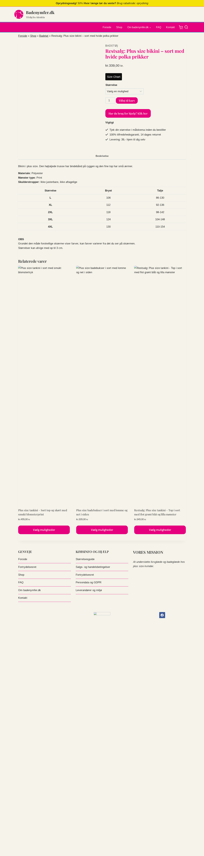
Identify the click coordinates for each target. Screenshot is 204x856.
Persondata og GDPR (88, 582)
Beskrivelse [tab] (102, 156)
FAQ (158, 27)
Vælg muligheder (44, 530)
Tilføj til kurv (127, 100)
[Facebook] (162, 615)
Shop (119, 27)
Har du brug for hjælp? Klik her (128, 113)
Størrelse (111, 85)
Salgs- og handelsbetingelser (93, 566)
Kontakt (170, 27)
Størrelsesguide (85, 559)
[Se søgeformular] (187, 27)
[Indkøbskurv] (181, 27)
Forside (107, 27)
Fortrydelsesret (27, 566)
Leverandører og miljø (89, 590)
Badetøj (43, 35)
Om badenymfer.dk (29, 590)
